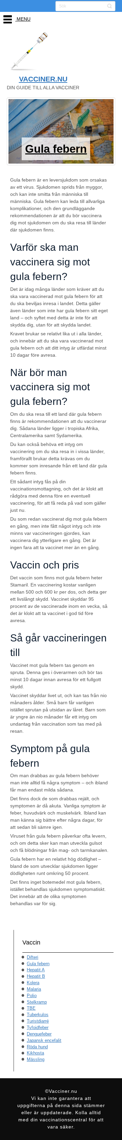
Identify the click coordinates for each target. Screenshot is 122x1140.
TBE (31, 1008)
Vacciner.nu (43, 79)
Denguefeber (39, 1033)
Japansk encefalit (44, 1040)
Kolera (33, 982)
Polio (32, 995)
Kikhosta (35, 1052)
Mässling (35, 1059)
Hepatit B (36, 976)
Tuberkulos (37, 1014)
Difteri (32, 957)
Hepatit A (36, 969)
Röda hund (37, 1046)
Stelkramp (37, 1002)
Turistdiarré (38, 1021)
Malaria (34, 989)
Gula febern (38, 963)
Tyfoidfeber (37, 1027)
